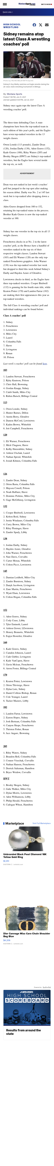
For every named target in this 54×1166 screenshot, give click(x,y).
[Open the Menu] (4, 4)
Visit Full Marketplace (42, 823)
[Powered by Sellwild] (47, 987)
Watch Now (46, 4)
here (45, 363)
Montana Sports (14, 94)
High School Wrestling (12, 26)
